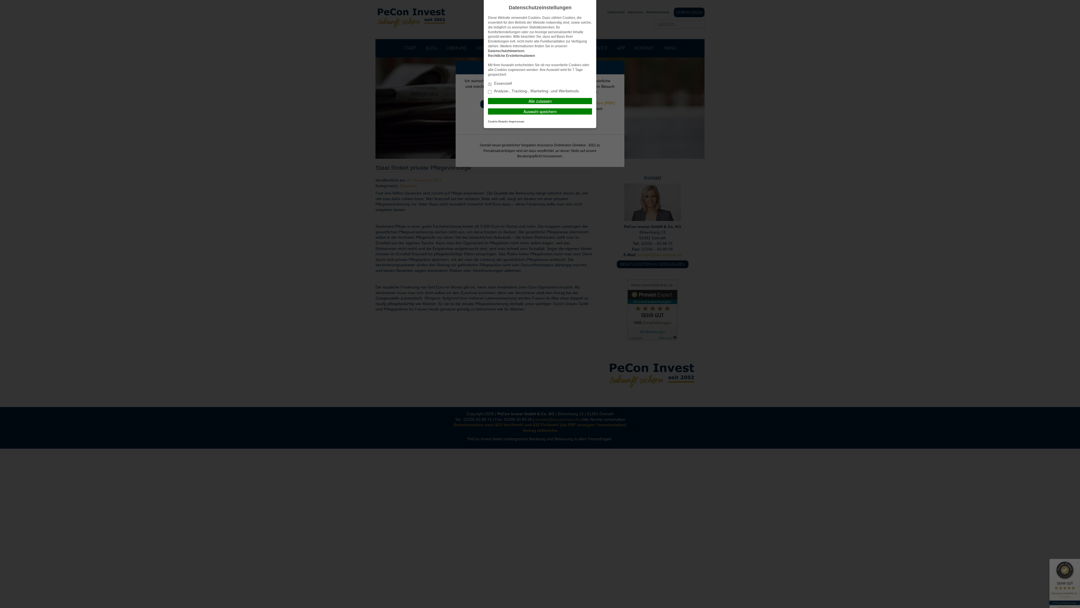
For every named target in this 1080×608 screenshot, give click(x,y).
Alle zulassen (540, 101)
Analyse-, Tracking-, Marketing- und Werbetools (536, 91)
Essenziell (502, 83)
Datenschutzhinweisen (506, 51)
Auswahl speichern (540, 111)
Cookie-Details (498, 121)
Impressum (516, 121)
